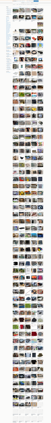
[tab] (20, 6)
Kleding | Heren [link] (7, 32)
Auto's (18, 4)
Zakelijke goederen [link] (8, 44)
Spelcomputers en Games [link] (8, 36)
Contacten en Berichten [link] (8, 24)
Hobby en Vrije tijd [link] (8, 28)
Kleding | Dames (29, 4)
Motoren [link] (7, 33)
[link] (14, 1)
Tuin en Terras (25, 4)
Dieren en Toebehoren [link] (8, 26)
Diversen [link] (7, 45)
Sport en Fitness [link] (7, 37)
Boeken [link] (7, 21)
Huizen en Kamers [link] (8, 30)
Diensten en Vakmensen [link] (8, 25)
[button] (30, 1)
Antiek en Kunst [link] (7, 17)
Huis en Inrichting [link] (7, 29)
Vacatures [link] (7, 40)
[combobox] (16, 2)
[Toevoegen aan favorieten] (17, 8)
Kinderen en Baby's (36, 4)
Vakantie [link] (7, 41)
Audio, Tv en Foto (32, 4)
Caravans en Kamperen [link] (8, 22)
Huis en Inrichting (21, 4)
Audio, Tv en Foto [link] (7, 18)
